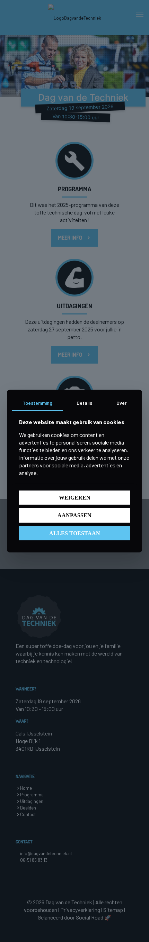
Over (121, 402)
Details (84, 402)
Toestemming (37, 402)
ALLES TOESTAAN (74, 533)
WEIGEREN (74, 498)
